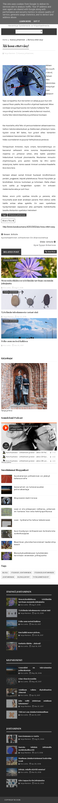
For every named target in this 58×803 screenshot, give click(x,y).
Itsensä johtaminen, (26, 53)
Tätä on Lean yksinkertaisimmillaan (33, 712)
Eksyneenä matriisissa (25, 498)
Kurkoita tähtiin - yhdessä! (29, 643)
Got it (37, 21)
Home (5, 40)
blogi (5, 573)
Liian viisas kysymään (27, 679)
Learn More (25, 21)
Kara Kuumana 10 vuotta (28, 736)
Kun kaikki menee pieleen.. (29, 632)
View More (51, 252)
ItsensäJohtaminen (44, 573)
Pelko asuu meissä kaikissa (14, 341)
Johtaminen (8, 577)
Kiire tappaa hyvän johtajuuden (31, 780)
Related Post (11, 252)
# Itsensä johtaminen (17, 215)
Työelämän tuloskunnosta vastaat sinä (19, 312)
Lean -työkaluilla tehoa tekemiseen (32, 520)
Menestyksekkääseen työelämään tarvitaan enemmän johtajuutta (27, 282)
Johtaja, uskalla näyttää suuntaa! (31, 769)
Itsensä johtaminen (17, 40)
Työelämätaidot (41, 577)
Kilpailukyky (24, 577)
